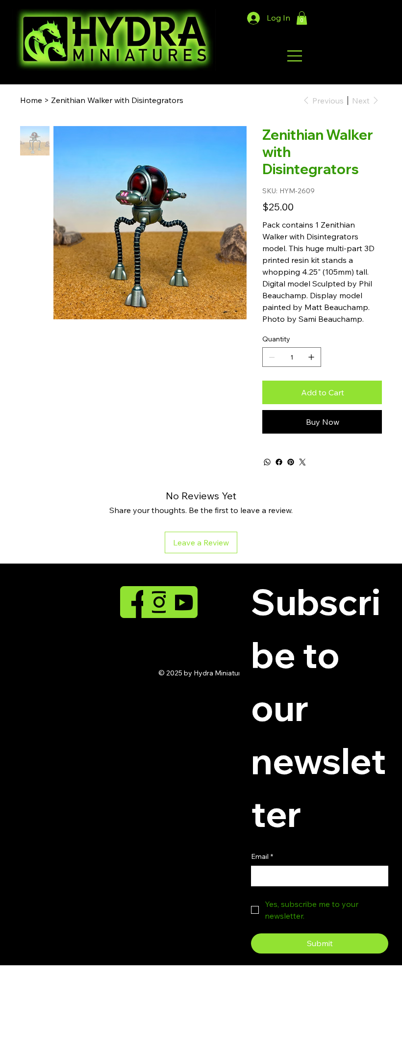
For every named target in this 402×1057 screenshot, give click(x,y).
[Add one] (311, 357)
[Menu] (295, 56)
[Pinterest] (291, 462)
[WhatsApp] (267, 462)
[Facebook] (279, 462)
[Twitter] (302, 462)
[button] (301, 18)
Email (262, 856)
